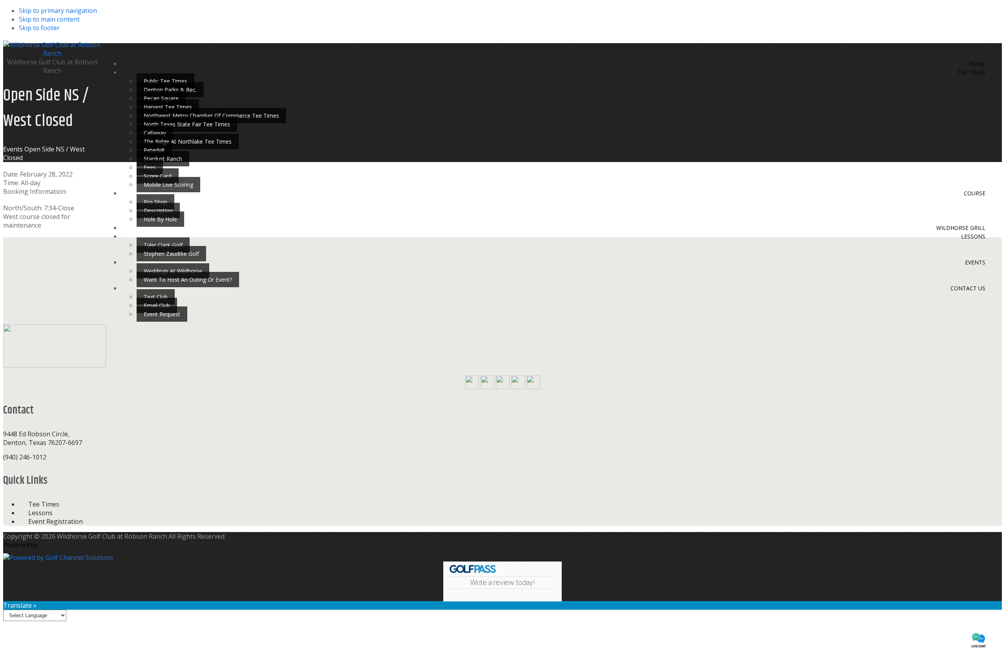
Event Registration (55, 521)
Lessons (40, 512)
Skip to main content (49, 19)
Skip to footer (39, 28)
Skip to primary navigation (58, 10)
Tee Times (43, 504)
